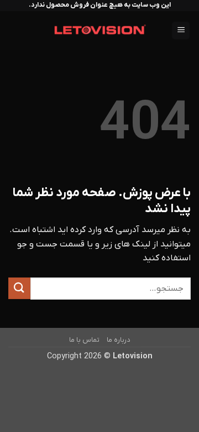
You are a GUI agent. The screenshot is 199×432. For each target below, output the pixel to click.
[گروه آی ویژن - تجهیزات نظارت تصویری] (99, 30)
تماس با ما (84, 340)
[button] (181, 31)
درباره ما (118, 340)
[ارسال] (19, 288)
